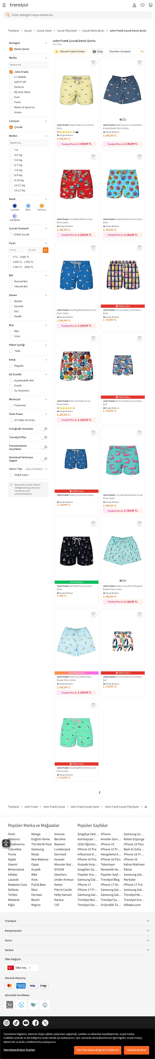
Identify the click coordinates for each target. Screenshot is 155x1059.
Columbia (14, 849)
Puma (12, 854)
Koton (58, 884)
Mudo (35, 854)
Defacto (13, 890)
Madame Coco (17, 884)
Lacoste (13, 879)
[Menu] (5, 5)
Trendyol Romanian (134, 895)
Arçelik (36, 869)
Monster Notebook (64, 864)
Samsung (37, 849)
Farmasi (36, 895)
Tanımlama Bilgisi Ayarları (19, 1050)
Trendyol (13, 30)
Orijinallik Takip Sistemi (111, 905)
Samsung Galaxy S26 (134, 874)
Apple (12, 859)
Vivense (59, 834)
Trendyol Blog (110, 879)
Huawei (59, 859)
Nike (34, 874)
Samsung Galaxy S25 (111, 890)
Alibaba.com (132, 905)
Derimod (60, 854)
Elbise (128, 869)
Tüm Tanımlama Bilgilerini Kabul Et (97, 1050)
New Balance (39, 859)
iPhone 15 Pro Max (111, 849)
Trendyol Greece (134, 900)
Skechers (60, 874)
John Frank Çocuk (54, 806)
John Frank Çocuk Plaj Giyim (122, 806)
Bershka (59, 839)
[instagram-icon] (6, 1023)
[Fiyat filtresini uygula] (45, 250)
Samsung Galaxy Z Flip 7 (88, 895)
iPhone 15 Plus (134, 844)
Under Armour (64, 879)
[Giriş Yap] (134, 5)
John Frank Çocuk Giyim (84, 806)
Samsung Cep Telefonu (134, 834)
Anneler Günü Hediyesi (111, 839)
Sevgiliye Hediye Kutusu (88, 834)
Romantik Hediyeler (111, 869)
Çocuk (28, 30)
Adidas (12, 874)
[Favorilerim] (142, 5)
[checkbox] (15, 208)
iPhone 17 (84, 884)
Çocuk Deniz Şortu (93, 30)
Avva (34, 879)
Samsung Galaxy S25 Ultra (134, 890)
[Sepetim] (151, 5)
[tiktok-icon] (16, 1023)
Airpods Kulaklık (88, 864)
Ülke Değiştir (13, 959)
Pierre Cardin (63, 890)
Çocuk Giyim (44, 30)
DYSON (59, 869)
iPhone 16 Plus (111, 859)
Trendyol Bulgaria (88, 900)
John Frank (31, 806)
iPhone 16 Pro (87, 859)
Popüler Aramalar (88, 874)
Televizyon (108, 864)
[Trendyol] (19, 5)
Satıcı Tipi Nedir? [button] (34, 469)
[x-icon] (45, 1023)
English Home (40, 839)
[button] (28, 43)
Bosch (35, 900)
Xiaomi (12, 864)
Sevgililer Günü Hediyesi (88, 869)
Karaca (59, 900)
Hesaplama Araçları (111, 854)
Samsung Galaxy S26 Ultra (88, 879)
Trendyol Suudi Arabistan (111, 900)
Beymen (59, 844)
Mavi (34, 890)
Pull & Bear (38, 884)
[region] (77, 1043)
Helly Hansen (63, 895)
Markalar (130, 879)
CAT (57, 905)
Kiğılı (11, 905)
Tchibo (12, 895)
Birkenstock (16, 869)
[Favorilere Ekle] (93, 62)
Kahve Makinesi (134, 864)
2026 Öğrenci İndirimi (88, 844)
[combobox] (127, 52)
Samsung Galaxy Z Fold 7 (111, 895)
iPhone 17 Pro (133, 884)
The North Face (41, 844)
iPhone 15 (107, 844)
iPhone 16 (130, 859)
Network (14, 900)
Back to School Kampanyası (134, 849)
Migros (36, 905)
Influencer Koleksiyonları (88, 854)
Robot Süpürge (134, 839)
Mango (36, 834)
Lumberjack (62, 849)
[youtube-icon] (26, 1023)
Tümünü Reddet (136, 1050)
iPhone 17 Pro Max (88, 890)
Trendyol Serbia (88, 905)
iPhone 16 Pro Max (134, 854)
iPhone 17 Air (110, 884)
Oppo (35, 864)
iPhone (105, 834)
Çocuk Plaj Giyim (67, 30)
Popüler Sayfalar (111, 874)
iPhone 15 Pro (87, 849)
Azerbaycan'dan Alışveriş (88, 839)
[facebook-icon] (35, 1023)
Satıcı (8, 940)
